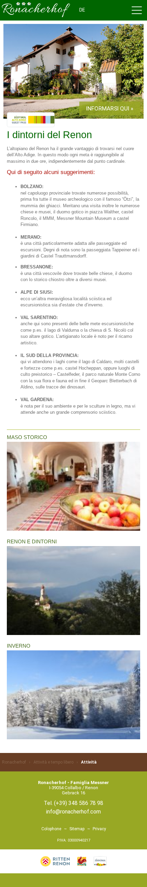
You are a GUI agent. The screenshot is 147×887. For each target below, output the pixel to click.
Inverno (18, 646)
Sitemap (76, 828)
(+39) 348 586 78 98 (78, 803)
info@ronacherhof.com (73, 811)
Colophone (51, 828)
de (82, 10)
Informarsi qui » (109, 108)
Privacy (99, 828)
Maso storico (27, 437)
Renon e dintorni (32, 541)
